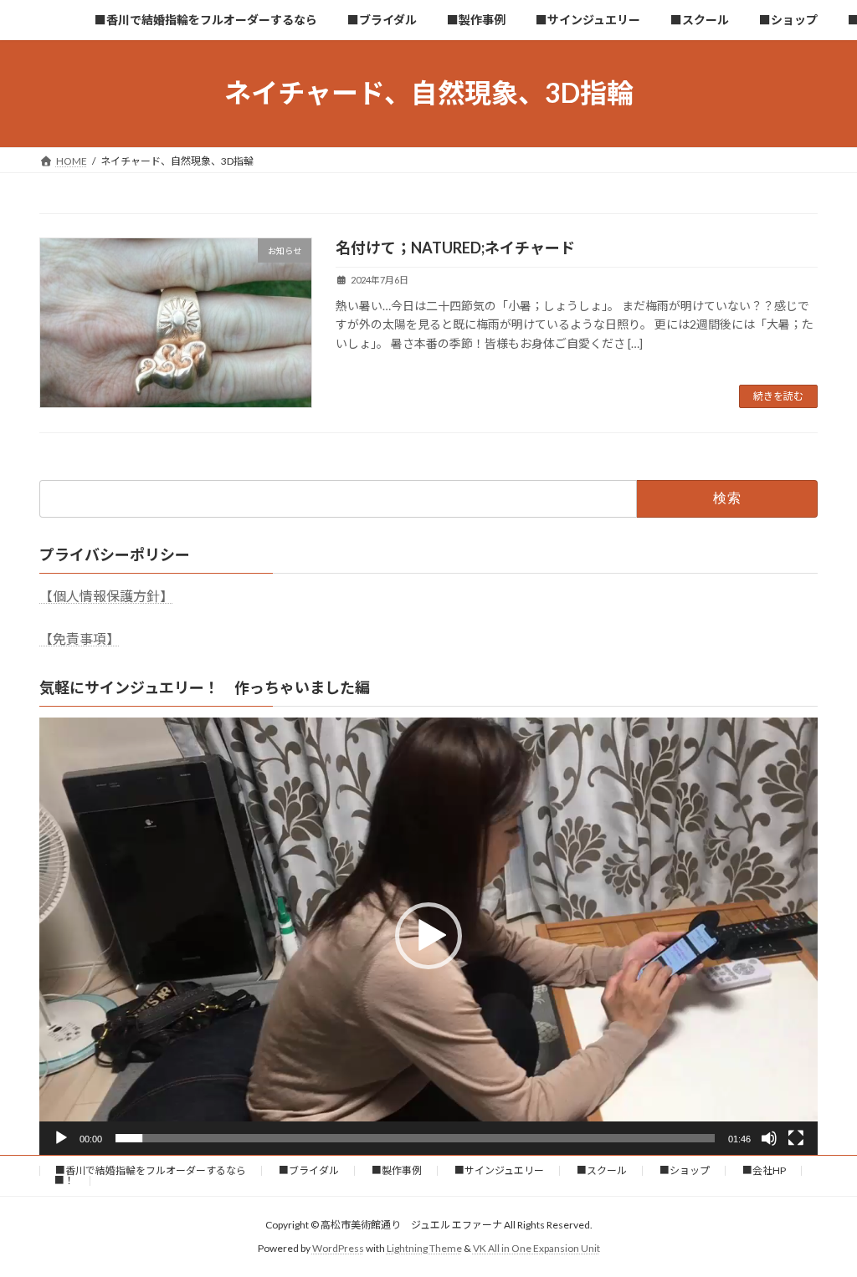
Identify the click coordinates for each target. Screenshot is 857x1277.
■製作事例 (397, 1170)
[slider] (415, 1138)
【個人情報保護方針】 (106, 596)
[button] (428, 935)
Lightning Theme (424, 1248)
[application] (428, 936)
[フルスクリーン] (796, 1138)
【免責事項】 (79, 638)
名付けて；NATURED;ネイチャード (455, 247)
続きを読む (778, 396)
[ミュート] (769, 1138)
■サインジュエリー (499, 1170)
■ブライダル (309, 1170)
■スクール (602, 1170)
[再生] (61, 1138)
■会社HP (764, 1170)
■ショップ (684, 1170)
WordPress (338, 1248)
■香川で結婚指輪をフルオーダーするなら (150, 1170)
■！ (64, 1180)
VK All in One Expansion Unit (536, 1248)
